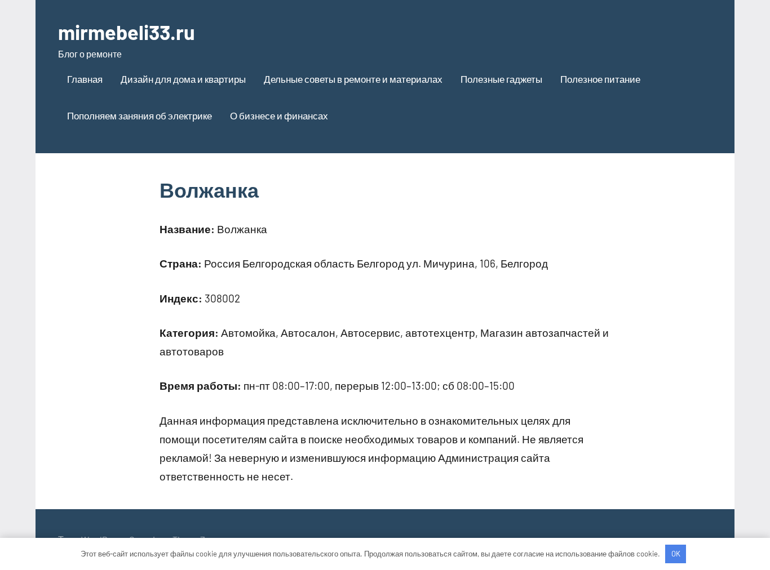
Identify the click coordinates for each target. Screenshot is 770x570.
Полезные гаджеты (501, 78)
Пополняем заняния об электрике (139, 115)
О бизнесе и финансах (279, 115)
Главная (85, 78)
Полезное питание (600, 78)
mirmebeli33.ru (126, 32)
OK (675, 553)
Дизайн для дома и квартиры (183, 78)
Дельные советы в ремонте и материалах (353, 78)
